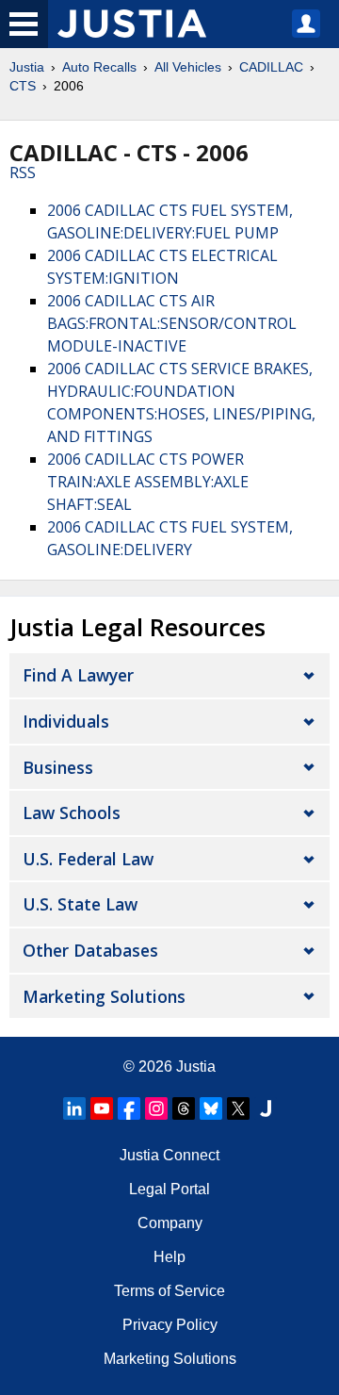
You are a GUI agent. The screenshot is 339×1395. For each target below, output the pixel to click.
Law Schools (72, 812)
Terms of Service (169, 1291)
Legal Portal (169, 1189)
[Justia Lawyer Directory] (265, 1108)
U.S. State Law (80, 904)
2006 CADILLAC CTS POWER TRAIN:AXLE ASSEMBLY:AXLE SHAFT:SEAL (148, 482)
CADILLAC (271, 66)
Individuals (66, 721)
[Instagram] (156, 1108)
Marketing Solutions (104, 996)
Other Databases (90, 950)
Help (169, 1257)
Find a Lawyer (78, 675)
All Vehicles (187, 66)
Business (58, 767)
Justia (26, 66)
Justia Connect (169, 1155)
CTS (22, 85)
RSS (22, 172)
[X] (238, 1108)
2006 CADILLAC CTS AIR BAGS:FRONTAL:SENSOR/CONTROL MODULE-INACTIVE (172, 323)
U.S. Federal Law (88, 858)
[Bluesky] (211, 1108)
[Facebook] (129, 1108)
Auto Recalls (99, 66)
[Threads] (183, 1108)
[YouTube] (101, 1108)
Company (169, 1223)
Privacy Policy (170, 1325)
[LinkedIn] (74, 1108)
